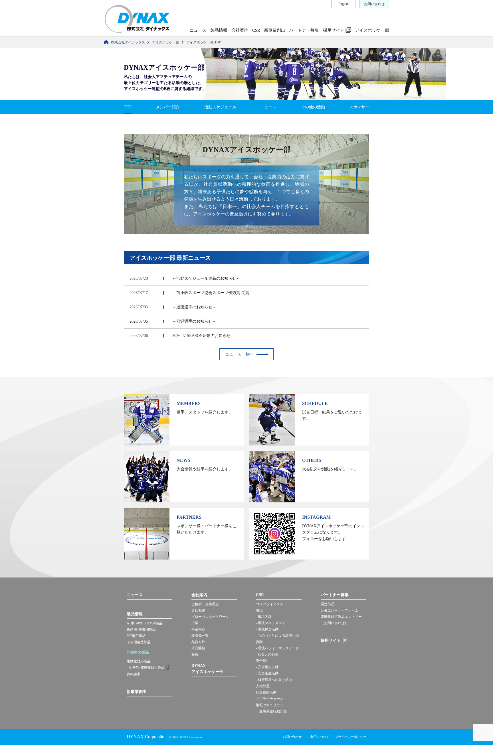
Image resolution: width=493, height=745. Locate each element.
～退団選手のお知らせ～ (194, 307)
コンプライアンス (269, 604)
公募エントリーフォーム (339, 610)
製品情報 (218, 30)
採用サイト (334, 30)
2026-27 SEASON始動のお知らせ (201, 335)
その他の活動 (313, 107)
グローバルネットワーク (210, 617)
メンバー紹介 (168, 107)
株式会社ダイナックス (128, 42)
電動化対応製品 (139, 661)
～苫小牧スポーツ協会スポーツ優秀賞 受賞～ (212, 293)
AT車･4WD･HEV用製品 (145, 623)
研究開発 (198, 648)
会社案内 (239, 30)
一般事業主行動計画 (271, 711)
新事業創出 (274, 30)
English (343, 4)
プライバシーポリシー (350, 736)
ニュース (198, 30)
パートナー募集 (304, 30)
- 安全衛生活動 (267, 673)
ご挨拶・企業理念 (205, 604)
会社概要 (198, 610)
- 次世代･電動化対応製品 (146, 668)
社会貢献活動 (266, 692)
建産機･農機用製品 (141, 630)
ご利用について (318, 736)
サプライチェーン (269, 699)
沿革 (194, 623)
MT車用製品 (136, 636)
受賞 (194, 654)
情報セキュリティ (269, 705)
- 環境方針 (264, 617)
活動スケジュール (220, 107)
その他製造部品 (139, 642)
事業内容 (198, 629)
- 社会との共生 (267, 654)
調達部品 (327, 604)
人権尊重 (263, 686)
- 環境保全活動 (267, 629)
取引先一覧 (200, 636)
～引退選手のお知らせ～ (194, 321)
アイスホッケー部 (372, 30)
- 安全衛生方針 (267, 667)
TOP (128, 107)
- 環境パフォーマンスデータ (277, 648)
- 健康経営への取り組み (274, 680)
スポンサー (359, 107)
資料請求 (133, 674)
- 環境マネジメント (270, 623)
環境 (259, 610)
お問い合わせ (374, 4)
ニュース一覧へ (239, 354)
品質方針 (198, 642)
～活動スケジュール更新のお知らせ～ (206, 278)
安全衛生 (263, 661)
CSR (256, 30)
